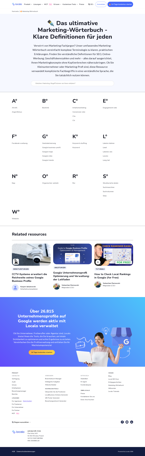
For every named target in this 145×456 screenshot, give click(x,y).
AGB (13, 451)
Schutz (14, 385)
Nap (13, 183)
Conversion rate (78, 112)
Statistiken (84, 379)
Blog (109, 376)
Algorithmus (17, 112)
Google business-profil (51, 147)
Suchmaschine (108, 187)
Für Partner (16, 410)
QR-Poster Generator (52, 398)
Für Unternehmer (17, 407)
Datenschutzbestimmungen (26, 451)
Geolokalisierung (49, 143)
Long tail (106, 160)
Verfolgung (15, 379)
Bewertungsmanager (19, 391)
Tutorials (100, 269)
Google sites (47, 156)
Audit (13, 382)
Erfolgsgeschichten (114, 382)
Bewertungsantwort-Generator (55, 401)
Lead (105, 147)
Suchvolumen (108, 191)
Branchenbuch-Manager (53, 379)
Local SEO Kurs (113, 379)
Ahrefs (14, 108)
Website (15, 218)
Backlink (45, 108)
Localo (105, 156)
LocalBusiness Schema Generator (56, 395)
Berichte (15, 394)
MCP (48, 4)
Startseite (15, 11)
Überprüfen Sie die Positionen (55, 392)
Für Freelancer (17, 404)
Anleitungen (59, 267)
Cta (73, 116)
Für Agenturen (22, 401)
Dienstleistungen (21, 269)
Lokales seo (107, 152)
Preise (81, 4)
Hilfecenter (112, 388)
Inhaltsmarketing (79, 108)
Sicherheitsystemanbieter (29, 289)
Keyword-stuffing (79, 143)
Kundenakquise (86, 385)
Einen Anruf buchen (87, 400)
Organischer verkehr (50, 183)
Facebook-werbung (19, 143)
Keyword (76, 147)
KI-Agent (84, 382)
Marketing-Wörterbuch (116, 385)
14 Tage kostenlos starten (41, 352)
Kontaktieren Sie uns (88, 397)
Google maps (47, 152)
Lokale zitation (109, 143)
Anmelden (101, 4)
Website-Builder (50, 385)
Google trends (48, 160)
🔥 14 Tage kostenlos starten (120, 4)
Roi (73, 183)
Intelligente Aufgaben (52, 382)
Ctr (73, 120)
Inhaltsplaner (16, 388)
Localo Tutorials (113, 391)
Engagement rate (110, 108)
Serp (105, 196)
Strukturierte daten (110, 183)
